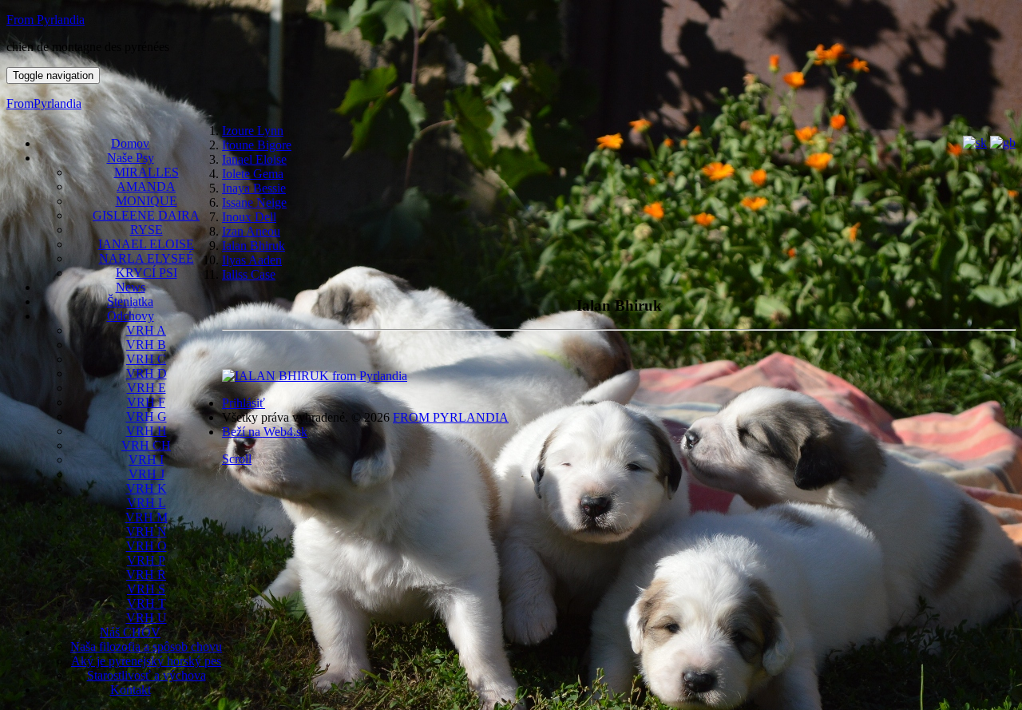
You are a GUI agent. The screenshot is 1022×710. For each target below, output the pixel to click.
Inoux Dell (249, 217)
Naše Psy (130, 158)
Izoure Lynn (252, 130)
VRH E (146, 388)
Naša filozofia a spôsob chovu (146, 646)
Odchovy (130, 316)
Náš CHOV (130, 632)
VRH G (146, 416)
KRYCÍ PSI (146, 273)
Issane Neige (254, 202)
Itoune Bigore (256, 145)
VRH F (146, 402)
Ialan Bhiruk (253, 245)
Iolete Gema (252, 173)
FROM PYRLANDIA (451, 417)
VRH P (146, 560)
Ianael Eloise (254, 159)
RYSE (146, 229)
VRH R (146, 574)
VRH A (146, 330)
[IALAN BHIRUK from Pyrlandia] (314, 376)
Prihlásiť (243, 403)
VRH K (146, 488)
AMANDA (146, 186)
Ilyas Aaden (252, 260)
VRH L (146, 503)
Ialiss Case (248, 274)
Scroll (237, 459)
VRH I (146, 459)
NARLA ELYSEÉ (146, 258)
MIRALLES (146, 172)
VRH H (146, 431)
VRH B (146, 344)
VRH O (146, 546)
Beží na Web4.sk (264, 431)
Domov (130, 143)
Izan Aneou (251, 231)
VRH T (146, 603)
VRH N (146, 531)
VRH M (146, 517)
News (130, 287)
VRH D (146, 373)
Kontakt (130, 689)
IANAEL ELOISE (146, 244)
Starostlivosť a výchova (146, 675)
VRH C (146, 359)
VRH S (146, 589)
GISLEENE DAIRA (146, 215)
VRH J (146, 474)
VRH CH (146, 445)
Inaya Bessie (254, 188)
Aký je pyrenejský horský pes (146, 661)
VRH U (146, 618)
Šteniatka (130, 301)
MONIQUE (146, 201)
